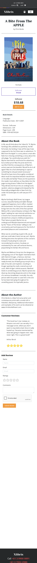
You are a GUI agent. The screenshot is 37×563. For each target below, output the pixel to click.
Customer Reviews (10, 316)
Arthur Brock (11, 339)
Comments (7, 385)
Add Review (7, 355)
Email (5, 367)
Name (5, 359)
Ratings (5, 376)
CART (22, 5)
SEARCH (13, 5)
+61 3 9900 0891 (18, 3)
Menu (30, 11)
